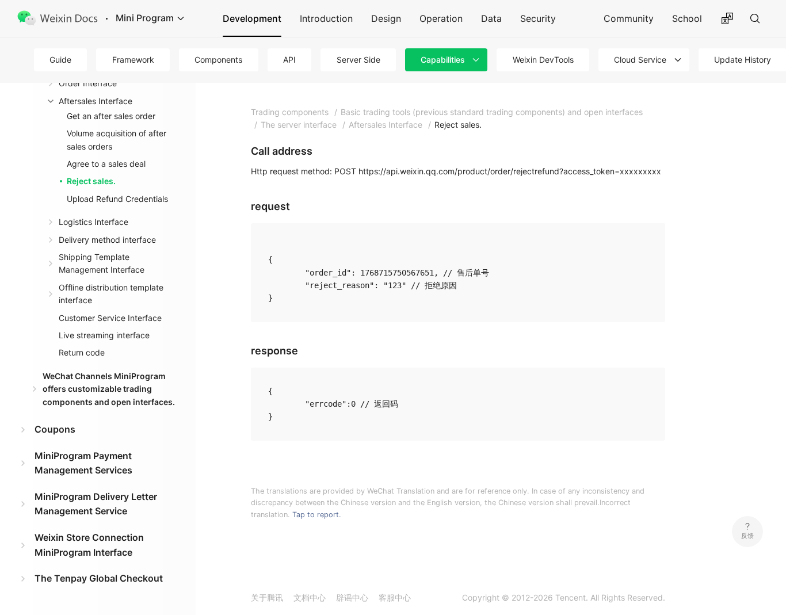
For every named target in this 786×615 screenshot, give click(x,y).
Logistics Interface (93, 222)
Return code (82, 352)
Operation (441, 18)
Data (491, 18)
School (687, 18)
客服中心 (395, 597)
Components (218, 59)
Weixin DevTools (543, 59)
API (289, 59)
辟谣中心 (352, 597)
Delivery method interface (107, 240)
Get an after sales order (111, 116)
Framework (133, 59)
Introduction (326, 18)
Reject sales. (91, 181)
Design (386, 18)
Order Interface (88, 83)
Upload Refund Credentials (117, 199)
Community (629, 18)
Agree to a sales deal (106, 164)
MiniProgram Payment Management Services (83, 463)
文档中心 (309, 597)
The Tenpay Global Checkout (99, 578)
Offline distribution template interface (111, 293)
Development (252, 18)
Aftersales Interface (95, 101)
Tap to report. (316, 514)
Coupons (55, 429)
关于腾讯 (267, 597)
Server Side (358, 59)
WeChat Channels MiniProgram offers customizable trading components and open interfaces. (109, 389)
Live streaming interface (104, 335)
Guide (60, 59)
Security (538, 18)
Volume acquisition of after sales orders (116, 139)
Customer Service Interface (110, 318)
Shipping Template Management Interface (101, 263)
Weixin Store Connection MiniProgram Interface (89, 545)
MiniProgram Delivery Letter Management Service (96, 504)
